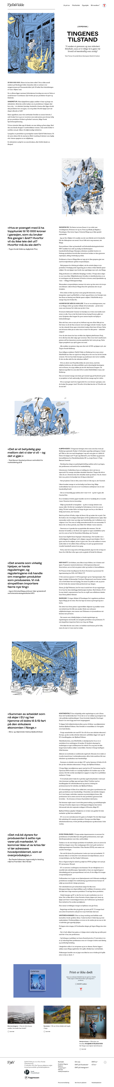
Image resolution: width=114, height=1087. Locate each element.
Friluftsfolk (76, 5)
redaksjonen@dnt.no (63, 1071)
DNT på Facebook (81, 1065)
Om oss (77, 1062)
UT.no (94, 1065)
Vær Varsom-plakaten (80, 1082)
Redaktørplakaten (96, 1082)
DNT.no (94, 1062)
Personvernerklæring (63, 1082)
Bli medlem (95, 5)
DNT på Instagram (81, 1068)
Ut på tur (66, 5)
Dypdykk (85, 5)
